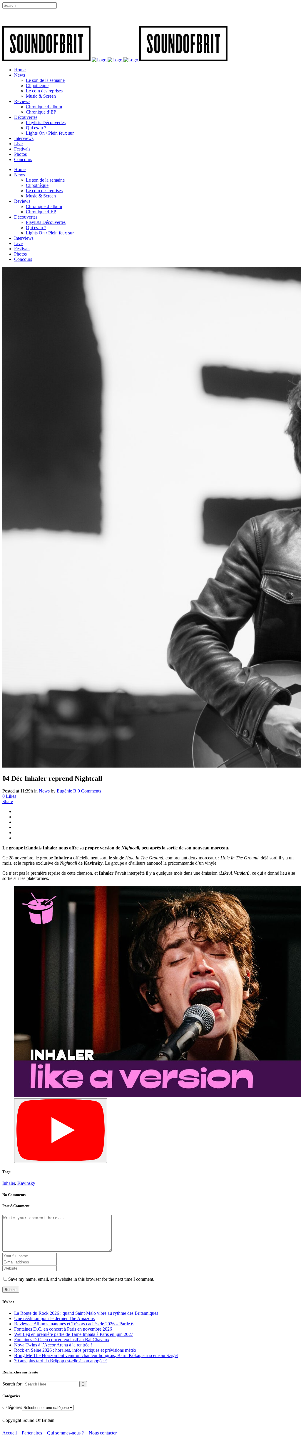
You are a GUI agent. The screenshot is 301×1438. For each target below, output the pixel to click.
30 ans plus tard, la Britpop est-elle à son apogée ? (60, 1360)
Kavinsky (26, 1183)
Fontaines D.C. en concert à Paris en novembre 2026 (63, 1329)
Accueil (9, 1432)
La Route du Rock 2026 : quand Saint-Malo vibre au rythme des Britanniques (86, 1313)
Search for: (12, 1383)
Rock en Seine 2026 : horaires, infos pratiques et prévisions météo (75, 1350)
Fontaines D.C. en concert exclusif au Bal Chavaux (61, 1339)
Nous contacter (103, 1432)
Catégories (12, 1407)
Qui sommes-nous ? (65, 1432)
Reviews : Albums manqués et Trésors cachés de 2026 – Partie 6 (73, 1323)
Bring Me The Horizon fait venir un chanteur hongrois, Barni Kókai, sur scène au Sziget (96, 1355)
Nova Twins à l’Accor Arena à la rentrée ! (53, 1344)
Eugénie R (66, 790)
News (44, 790)
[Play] (60, 1130)
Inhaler (8, 1183)
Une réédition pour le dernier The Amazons (54, 1318)
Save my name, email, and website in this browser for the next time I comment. (81, 1279)
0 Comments (89, 790)
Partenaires (32, 1432)
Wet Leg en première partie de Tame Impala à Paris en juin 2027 (73, 1334)
